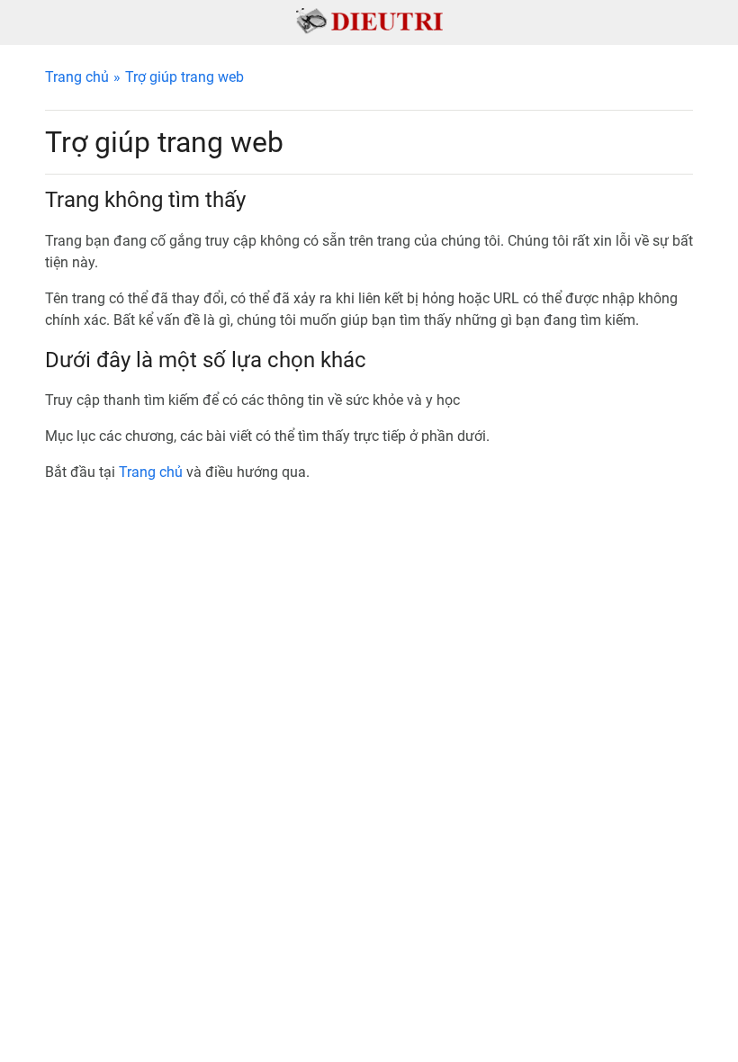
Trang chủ (77, 77)
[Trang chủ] (369, 20)
